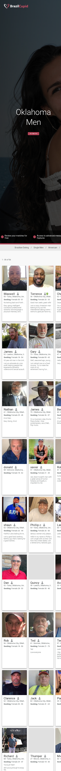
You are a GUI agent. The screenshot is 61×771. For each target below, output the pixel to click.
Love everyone (35, 652)
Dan (6, 583)
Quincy (34, 583)
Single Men (39, 247)
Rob (6, 640)
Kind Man (7, 418)
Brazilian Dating (22, 247)
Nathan (8, 409)
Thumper (36, 756)
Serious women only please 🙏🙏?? (41, 534)
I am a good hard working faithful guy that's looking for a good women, (14, 539)
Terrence (36, 294)
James (8, 351)
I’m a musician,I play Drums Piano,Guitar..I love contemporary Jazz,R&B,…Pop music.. (40, 422)
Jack (33, 698)
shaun (7, 525)
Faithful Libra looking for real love (14, 534)
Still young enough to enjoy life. (14, 769)
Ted (32, 640)
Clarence (9, 698)
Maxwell (9, 294)
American (52, 247)
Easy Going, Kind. (10, 421)
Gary (33, 351)
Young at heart (9, 765)
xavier (34, 467)
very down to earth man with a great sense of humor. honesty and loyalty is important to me (41, 480)
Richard (9, 756)
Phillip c (35, 525)
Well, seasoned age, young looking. (41, 360)
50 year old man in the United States (14, 360)
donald (8, 467)
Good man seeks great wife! (40, 303)
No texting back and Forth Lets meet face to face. (14, 303)
